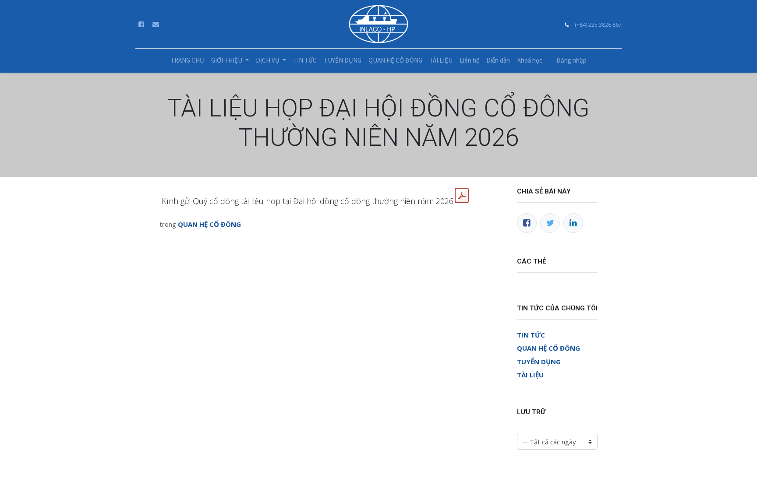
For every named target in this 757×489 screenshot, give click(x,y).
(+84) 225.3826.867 (598, 24)
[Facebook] (527, 223)
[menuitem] (187, 60)
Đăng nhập (571, 60)
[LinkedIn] (573, 223)
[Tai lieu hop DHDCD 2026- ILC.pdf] (461, 195)
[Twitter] (550, 223)
